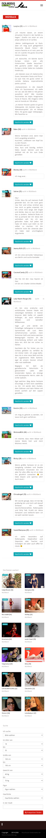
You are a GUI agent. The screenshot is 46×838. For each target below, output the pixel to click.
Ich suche (6, 731)
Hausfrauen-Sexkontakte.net (31, 833)
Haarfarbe (7, 794)
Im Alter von (8, 740)
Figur (5, 785)
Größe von (7, 755)
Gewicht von (8, 770)
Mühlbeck (33, 26)
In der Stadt (7, 803)
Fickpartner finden (34, 812)
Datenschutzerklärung (9, 835)
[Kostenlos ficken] (14, 5)
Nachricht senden (22, 122)
